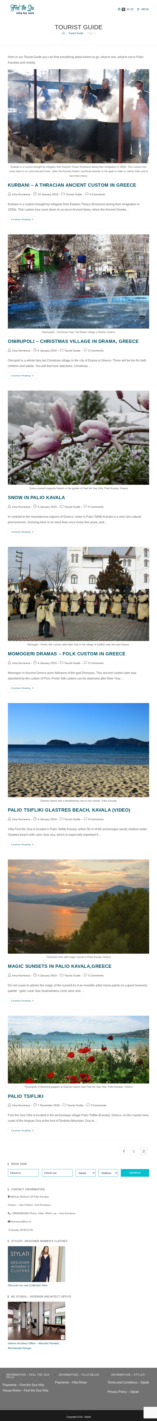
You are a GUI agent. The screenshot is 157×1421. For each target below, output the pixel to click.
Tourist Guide (74, 194)
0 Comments (97, 194)
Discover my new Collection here (27, 1285)
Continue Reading (24, 220)
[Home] (63, 33)
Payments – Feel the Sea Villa (23, 1385)
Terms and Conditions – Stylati (128, 1382)
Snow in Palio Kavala (36, 497)
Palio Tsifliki (25, 1096)
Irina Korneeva (21, 194)
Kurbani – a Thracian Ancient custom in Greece (72, 185)
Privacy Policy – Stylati (123, 1391)
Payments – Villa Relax (71, 1382)
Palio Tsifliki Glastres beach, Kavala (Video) (69, 810)
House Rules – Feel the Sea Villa (25, 1390)
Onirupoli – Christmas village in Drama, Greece (73, 341)
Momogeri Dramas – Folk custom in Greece (66, 653)
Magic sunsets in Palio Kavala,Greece (60, 966)
